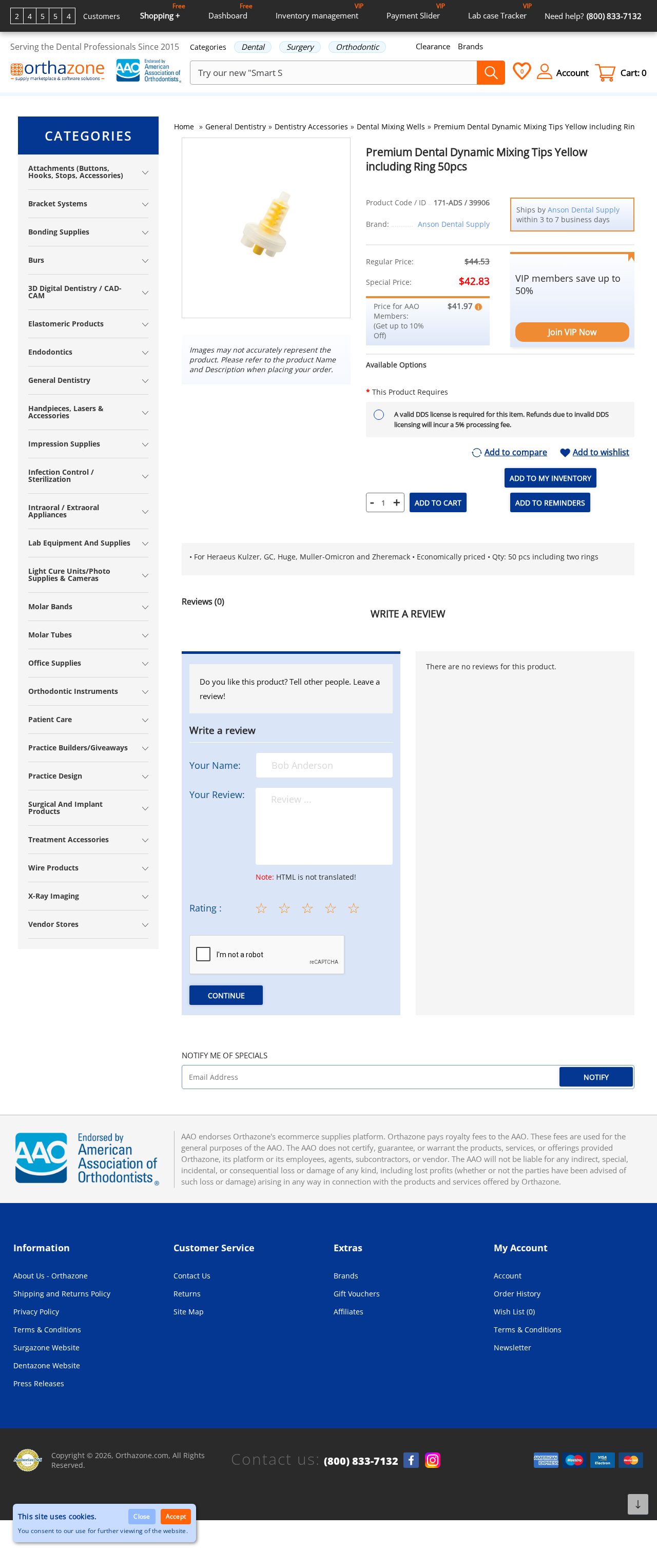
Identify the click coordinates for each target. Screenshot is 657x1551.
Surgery (300, 47)
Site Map (188, 1311)
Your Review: (217, 794)
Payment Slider (416, 11)
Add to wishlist (601, 453)
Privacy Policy (36, 1311)
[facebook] (411, 1460)
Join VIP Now (572, 332)
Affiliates (348, 1311)
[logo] (57, 71)
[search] (491, 73)
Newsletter (512, 1347)
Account (507, 1276)
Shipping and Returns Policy (61, 1293)
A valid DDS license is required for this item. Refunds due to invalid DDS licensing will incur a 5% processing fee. (501, 419)
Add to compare (516, 453)
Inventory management (319, 11)
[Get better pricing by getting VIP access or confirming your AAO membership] (478, 306)
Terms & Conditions (47, 1329)
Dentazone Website (46, 1365)
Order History (517, 1293)
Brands (470, 46)
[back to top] (638, 1504)
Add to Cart (438, 503)
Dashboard (230, 11)
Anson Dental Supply (454, 224)
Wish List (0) (514, 1311)
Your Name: (215, 765)
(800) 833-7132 (361, 1461)
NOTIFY (596, 1077)
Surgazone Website (46, 1347)
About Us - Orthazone (50, 1276)
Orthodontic (357, 47)
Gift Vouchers (357, 1293)
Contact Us (191, 1276)
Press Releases (38, 1383)
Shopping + (162, 11)
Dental (252, 47)
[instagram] (432, 1460)
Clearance (433, 46)
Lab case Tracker (500, 11)
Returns (187, 1293)
